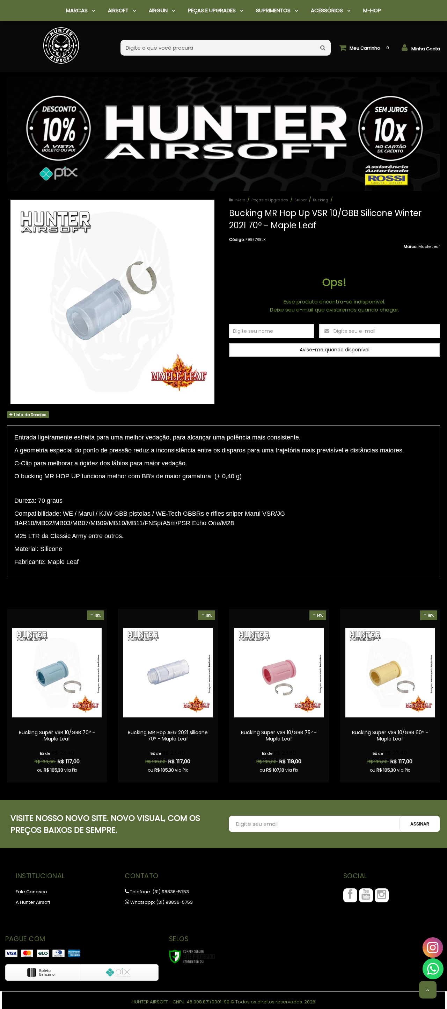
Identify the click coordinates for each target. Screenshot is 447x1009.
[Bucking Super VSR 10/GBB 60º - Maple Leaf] (390, 695)
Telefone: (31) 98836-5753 (159, 891)
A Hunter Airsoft (33, 902)
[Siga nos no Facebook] (350, 895)
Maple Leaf (429, 246)
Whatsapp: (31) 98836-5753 (161, 902)
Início (239, 200)
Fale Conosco (31, 891)
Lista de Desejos (29, 414)
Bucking (320, 200)
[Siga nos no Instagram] (382, 895)
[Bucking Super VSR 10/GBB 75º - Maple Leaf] (279, 695)
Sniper (300, 200)
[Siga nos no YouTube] (366, 895)
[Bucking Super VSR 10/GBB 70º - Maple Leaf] (57, 695)
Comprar (57, 734)
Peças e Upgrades (269, 200)
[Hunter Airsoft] (61, 42)
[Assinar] (420, 824)
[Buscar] (323, 48)
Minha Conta (425, 48)
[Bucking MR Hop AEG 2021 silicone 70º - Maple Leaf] (168, 695)
